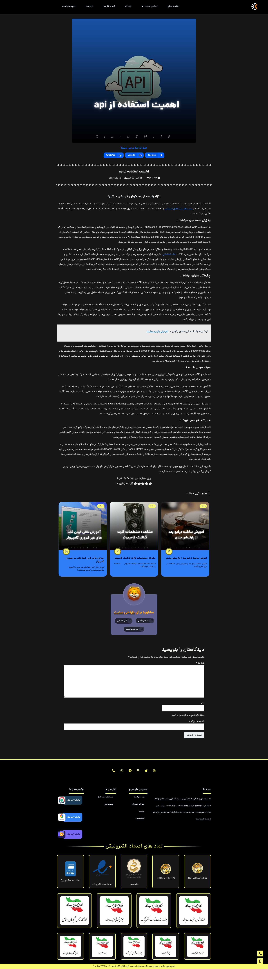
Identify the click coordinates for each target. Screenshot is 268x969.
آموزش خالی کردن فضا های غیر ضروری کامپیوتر (85, 559)
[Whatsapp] (122, 771)
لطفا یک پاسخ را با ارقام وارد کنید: (188, 715)
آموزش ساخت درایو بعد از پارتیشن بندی (186, 558)
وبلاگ (128, 6)
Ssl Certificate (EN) (197, 878)
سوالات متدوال (138, 804)
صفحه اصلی (173, 6)
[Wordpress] (154, 771)
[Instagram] (138, 771)
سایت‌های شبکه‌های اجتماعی (178, 209)
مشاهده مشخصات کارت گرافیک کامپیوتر (135, 558)
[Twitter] (146, 771)
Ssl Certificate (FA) (166, 878)
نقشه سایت (139, 818)
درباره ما (89, 6)
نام (202, 703)
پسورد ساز (109, 804)
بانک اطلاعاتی (170, 254)
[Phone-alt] (114, 771)
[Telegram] (130, 771)
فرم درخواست (68, 6)
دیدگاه (200, 663)
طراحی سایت (151, 6)
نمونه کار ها (109, 6)
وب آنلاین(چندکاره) (105, 797)
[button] (145, 620)
